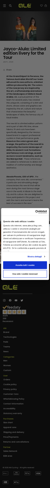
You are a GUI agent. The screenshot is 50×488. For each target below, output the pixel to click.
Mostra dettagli (35, 256)
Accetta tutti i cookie (25, 265)
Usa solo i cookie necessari (25, 274)
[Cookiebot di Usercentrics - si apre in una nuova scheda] (35, 212)
